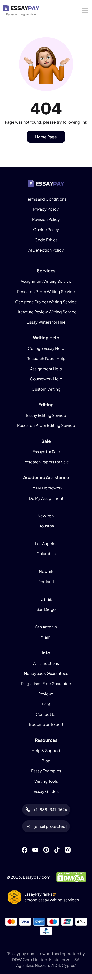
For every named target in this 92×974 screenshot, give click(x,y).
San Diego (46, 609)
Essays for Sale (46, 451)
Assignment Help (46, 368)
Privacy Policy (46, 209)
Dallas (46, 599)
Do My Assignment (46, 498)
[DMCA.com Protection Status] (71, 876)
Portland (46, 581)
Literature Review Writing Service (46, 311)
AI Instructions (46, 663)
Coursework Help (46, 378)
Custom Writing (46, 389)
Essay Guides (46, 791)
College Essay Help (46, 348)
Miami (46, 637)
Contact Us (46, 714)
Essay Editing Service (46, 415)
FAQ (46, 703)
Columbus (46, 553)
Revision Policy (46, 219)
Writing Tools (46, 781)
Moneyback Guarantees (46, 673)
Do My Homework (46, 487)
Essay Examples (46, 770)
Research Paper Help (46, 358)
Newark (46, 571)
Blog (46, 760)
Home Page (46, 136)
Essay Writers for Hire (46, 322)
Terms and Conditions (46, 199)
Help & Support (46, 750)
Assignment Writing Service (46, 281)
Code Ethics (46, 239)
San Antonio (46, 626)
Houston (46, 525)
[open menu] (85, 10)
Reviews (46, 693)
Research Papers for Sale (46, 461)
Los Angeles (46, 543)
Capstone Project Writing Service (46, 301)
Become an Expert (46, 724)
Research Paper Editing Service (46, 425)
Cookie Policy (46, 229)
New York (46, 515)
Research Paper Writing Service (46, 291)
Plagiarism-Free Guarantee (46, 683)
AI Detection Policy (46, 250)
